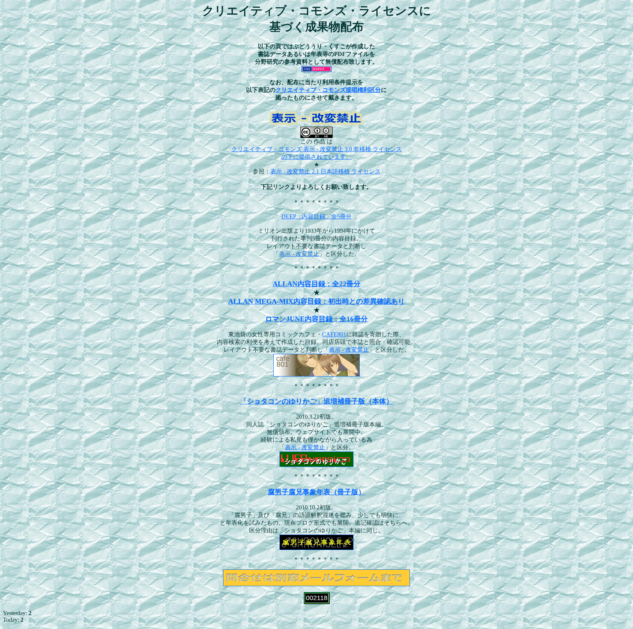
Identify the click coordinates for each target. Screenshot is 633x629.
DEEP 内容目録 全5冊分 (316, 216)
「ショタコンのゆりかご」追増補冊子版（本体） (316, 401)
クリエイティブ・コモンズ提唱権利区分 (328, 90)
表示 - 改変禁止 (349, 350)
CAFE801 (334, 334)
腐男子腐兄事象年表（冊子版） (316, 492)
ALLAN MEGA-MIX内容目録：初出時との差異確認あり (316, 301)
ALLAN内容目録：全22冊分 (316, 284)
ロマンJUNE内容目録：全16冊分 (316, 319)
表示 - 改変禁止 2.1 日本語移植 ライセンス (325, 171)
